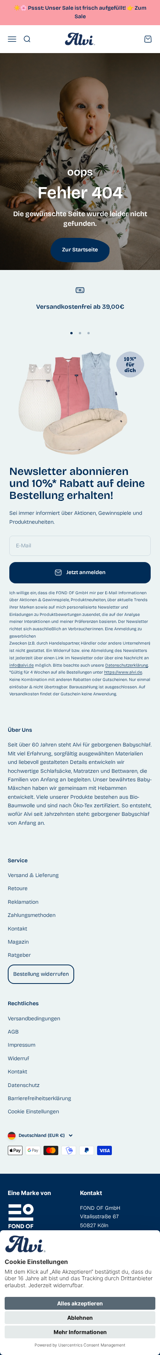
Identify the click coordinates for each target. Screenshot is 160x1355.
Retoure (18, 888)
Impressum (21, 1045)
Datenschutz (24, 1085)
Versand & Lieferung (33, 875)
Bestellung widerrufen (41, 974)
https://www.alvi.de (123, 672)
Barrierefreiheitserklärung (39, 1098)
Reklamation (23, 902)
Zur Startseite (80, 249)
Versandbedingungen (34, 1018)
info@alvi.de (21, 665)
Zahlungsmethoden (32, 915)
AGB (13, 1031)
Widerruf (18, 1058)
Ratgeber (19, 955)
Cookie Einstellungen (33, 1111)
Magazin (18, 942)
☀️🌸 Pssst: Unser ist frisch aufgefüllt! (74, 8)
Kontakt (17, 928)
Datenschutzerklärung (126, 665)
